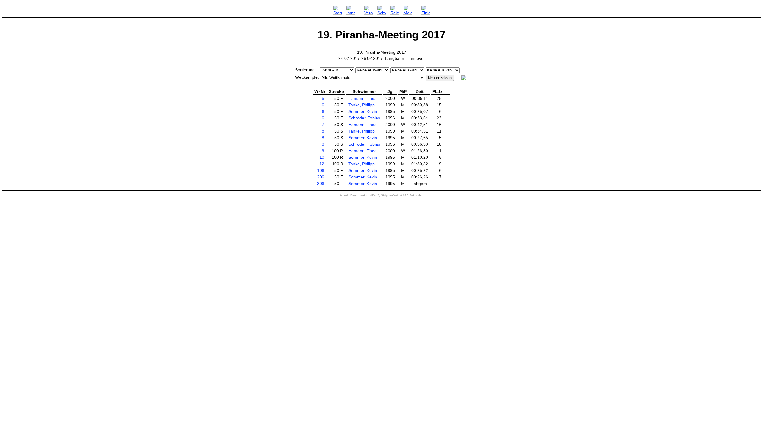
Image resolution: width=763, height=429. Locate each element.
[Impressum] (350, 13)
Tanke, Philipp (361, 104)
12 (322, 163)
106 (320, 170)
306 (320, 183)
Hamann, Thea (362, 98)
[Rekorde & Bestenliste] (394, 13)
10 (322, 157)
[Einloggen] (425, 13)
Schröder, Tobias (364, 118)
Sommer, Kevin (362, 111)
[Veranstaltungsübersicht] (368, 13)
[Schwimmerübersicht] (381, 13)
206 (320, 177)
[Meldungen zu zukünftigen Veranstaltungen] (407, 13)
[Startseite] (337, 13)
